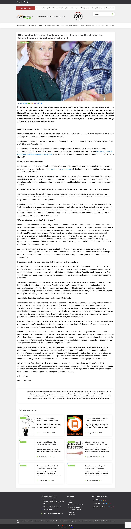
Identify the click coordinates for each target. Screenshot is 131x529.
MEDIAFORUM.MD (100, 507)
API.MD (96, 500)
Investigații (71, 502)
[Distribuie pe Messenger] (41, 103)
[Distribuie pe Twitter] (22, 103)
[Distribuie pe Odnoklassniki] (32, 103)
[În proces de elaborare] (19, 2)
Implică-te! (71, 512)
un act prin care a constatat (59, 169)
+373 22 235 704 (48, 510)
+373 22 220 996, (48, 506)
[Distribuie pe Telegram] (26, 103)
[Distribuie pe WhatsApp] (29, 103)
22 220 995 (57, 506)
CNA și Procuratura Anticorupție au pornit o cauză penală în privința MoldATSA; (54, 8)
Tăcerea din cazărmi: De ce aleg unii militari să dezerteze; (96, 8)
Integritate (71, 500)
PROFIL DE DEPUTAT (75, 509)
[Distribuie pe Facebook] (19, 103)
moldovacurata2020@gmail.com (53, 513)
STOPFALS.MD (99, 503)
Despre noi (71, 514)
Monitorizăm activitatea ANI (76, 505)
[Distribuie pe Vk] (38, 103)
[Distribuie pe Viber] (35, 103)
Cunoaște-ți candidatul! (74, 507)
